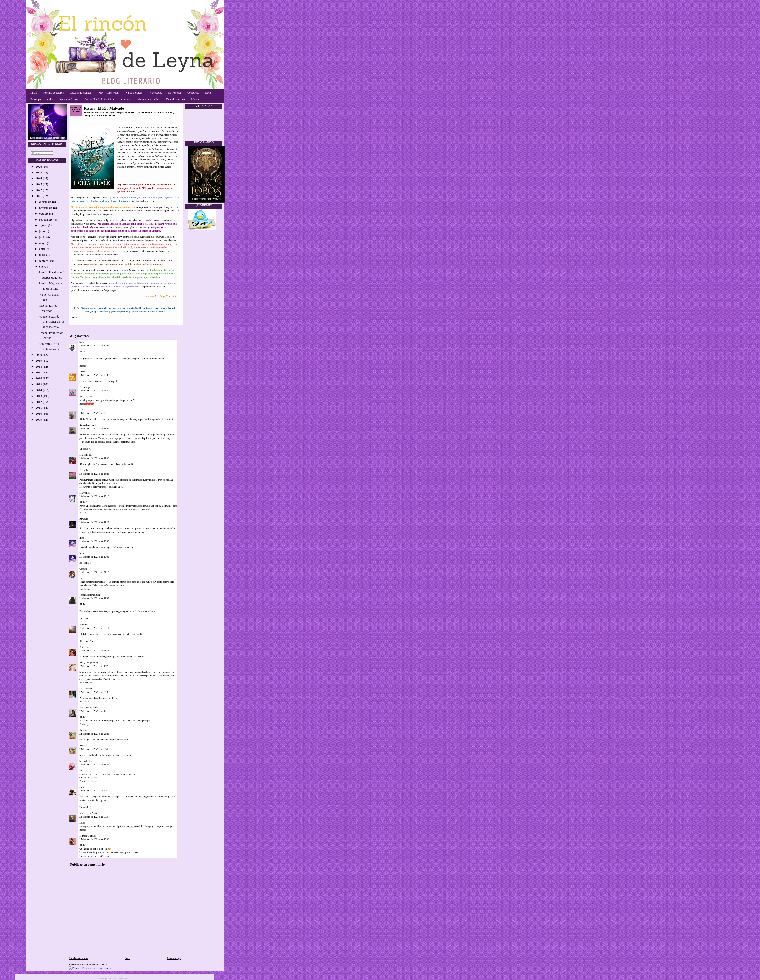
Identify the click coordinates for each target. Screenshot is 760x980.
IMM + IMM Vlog (108, 92)
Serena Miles (85, 761)
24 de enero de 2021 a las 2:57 (93, 790)
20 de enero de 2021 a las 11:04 (94, 428)
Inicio (33, 92)
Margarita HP (85, 454)
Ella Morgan (85, 387)
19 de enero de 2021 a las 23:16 (94, 413)
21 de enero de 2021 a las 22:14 (94, 628)
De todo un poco (175, 99)
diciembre (45, 201)
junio (42, 237)
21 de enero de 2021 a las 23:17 (94, 650)
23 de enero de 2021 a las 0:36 (93, 749)
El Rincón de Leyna (120, 978)
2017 (39, 372)
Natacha (83, 624)
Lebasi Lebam (85, 688)
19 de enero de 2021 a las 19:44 (94, 345)
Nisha (82, 371)
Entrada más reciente (78, 958)
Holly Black (151, 112)
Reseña (169, 112)
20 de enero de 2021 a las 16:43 (94, 473)
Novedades (156, 92)
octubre (44, 213)
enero (43, 266)
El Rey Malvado (136, 112)
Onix (81, 787)
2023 (39, 184)
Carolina (83, 568)
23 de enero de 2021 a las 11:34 (94, 764)
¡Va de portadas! (134, 92)
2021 (39, 196)
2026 (39, 166)
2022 (39, 190)
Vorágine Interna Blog (89, 594)
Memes (195, 99)
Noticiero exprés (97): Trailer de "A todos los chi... (51, 321)
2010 (39, 413)
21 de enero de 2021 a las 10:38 (94, 541)
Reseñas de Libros (53, 92)
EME (208, 92)
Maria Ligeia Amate (88, 813)
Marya (82, 409)
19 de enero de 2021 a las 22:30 (94, 390)
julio (42, 231)
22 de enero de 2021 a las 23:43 (94, 733)
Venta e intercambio (149, 99)
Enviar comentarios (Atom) (94, 964)
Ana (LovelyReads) (88, 662)
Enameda (83, 470)
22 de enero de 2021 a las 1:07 (93, 666)
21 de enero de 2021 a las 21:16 (94, 572)
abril (42, 248)
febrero (44, 260)
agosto (43, 225)
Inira (81, 537)
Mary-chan (84, 492)
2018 (39, 366)
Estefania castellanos (89, 707)
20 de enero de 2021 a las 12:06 (94, 458)
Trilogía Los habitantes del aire (99, 115)
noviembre (46, 207)
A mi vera (125, 99)
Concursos (193, 92)
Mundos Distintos (87, 835)
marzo (43, 254)
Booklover (84, 647)
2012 (39, 402)
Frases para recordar (41, 99)
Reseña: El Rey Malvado (104, 108)
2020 (39, 354)
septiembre (46, 219)
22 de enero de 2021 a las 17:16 (94, 711)
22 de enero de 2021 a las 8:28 (93, 692)
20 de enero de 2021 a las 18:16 (94, 496)
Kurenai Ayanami (87, 425)
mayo (43, 243)
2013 (39, 396)
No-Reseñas (174, 92)
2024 (39, 178)
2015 (39, 384)
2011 (39, 407)
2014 (39, 390)
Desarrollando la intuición (99, 99)
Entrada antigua (174, 958)
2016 (39, 378)
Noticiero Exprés (68, 99)
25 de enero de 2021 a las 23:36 (94, 839)
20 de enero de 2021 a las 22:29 (94, 522)
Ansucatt (83, 730)
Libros (161, 112)
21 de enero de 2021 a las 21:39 (94, 598)
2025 (39, 172)
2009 (39, 419)
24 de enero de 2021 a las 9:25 (93, 816)
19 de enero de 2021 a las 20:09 (94, 375)
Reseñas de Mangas (80, 92)
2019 (39, 360)
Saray (82, 342)
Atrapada (83, 518)
